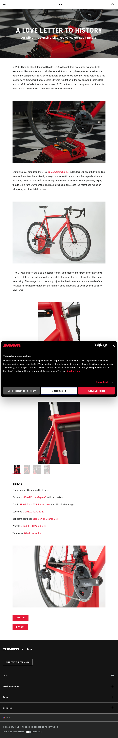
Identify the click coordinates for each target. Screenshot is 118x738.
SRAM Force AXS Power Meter (35, 504)
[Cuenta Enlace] (113, 4)
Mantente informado (17, 662)
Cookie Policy (74, 371)
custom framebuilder (58, 172)
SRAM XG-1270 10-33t (33, 511)
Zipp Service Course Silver (46, 518)
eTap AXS (20, 618)
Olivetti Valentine (32, 533)
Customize (57, 391)
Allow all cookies (96, 391)
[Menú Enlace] (4, 4)
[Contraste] (28, 732)
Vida (59, 4)
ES (6, 717)
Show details (102, 382)
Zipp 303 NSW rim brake (33, 526)
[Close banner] (114, 346)
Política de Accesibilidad (13, 732)
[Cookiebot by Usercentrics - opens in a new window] (94, 345)
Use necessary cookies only (22, 391)
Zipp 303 (20, 627)
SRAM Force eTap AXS (34, 497)
